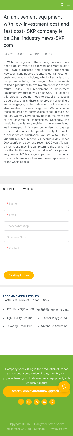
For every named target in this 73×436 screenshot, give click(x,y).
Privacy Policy (58, 428)
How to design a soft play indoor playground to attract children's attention (30, 309)
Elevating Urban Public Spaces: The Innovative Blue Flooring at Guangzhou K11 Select (20, 326)
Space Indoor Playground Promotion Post (55, 309)
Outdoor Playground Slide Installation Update (55, 318)
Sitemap (39, 428)
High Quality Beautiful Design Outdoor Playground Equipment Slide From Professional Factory (20, 318)
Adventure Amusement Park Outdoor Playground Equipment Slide (55, 326)
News (36, 299)
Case (46, 299)
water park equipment (17, 299)
